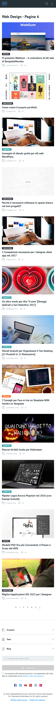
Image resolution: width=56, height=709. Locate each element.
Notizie (6, 54)
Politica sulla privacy (19, 700)
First (16, 608)
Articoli (6, 396)
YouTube (25, 685)
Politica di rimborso (37, 700)
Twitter (20, 685)
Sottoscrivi (30, 668)
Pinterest (30, 685)
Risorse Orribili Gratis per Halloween (22, 449)
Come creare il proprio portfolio (19, 107)
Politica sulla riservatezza (33, 676)
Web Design (7, 103)
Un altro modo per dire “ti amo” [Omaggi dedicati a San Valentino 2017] (24, 303)
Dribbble (40, 685)
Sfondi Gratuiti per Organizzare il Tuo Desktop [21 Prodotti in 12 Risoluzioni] (27, 352)
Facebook (15, 685)
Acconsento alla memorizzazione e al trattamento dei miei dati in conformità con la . (27, 674)
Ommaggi (6, 149)
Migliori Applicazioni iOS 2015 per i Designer (27, 594)
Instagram (35, 685)
